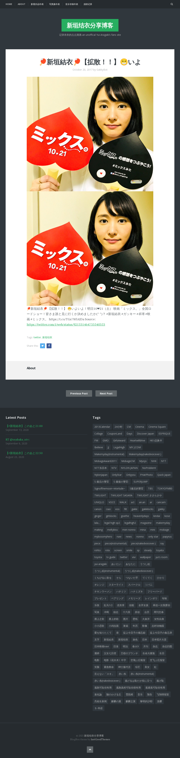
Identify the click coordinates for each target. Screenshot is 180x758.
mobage (164, 529)
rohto (97, 550)
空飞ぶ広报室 (157, 660)
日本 (144, 639)
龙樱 (159, 701)
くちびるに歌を (103, 577)
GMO (106, 440)
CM (129, 426)
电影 (96, 660)
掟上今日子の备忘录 (161, 632)
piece (97, 543)
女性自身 (159, 619)
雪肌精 (129, 694)
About (21, 4)
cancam (161, 502)
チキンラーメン (103, 591)
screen (118, 550)
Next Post (106, 393)
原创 (137, 612)
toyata (160, 550)
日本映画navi (101, 646)
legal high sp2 (112, 522)
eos (117, 509)
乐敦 (96, 605)
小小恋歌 (99, 625)
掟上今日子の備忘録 (134, 632)
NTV (113, 468)
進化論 (98, 694)
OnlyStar (117, 474)
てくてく (147, 577)
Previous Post (79, 393)
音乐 (140, 694)
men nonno (129, 529)
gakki (134, 509)
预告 (149, 694)
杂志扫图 (167, 646)
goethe (125, 516)
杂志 (155, 646)
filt (125, 509)
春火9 (135, 646)
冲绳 (106, 612)
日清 (115, 646)
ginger (97, 516)
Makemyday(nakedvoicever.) (145, 454)
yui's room (162, 557)
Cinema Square (157, 426)
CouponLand (114, 433)
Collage (98, 433)
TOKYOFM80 (164, 488)
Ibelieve (98, 447)
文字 (96, 639)
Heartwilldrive (137, 440)
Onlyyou (131, 474)
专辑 (164, 598)
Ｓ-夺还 (98, 708)
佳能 (131, 605)
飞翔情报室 (163, 694)
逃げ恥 (160, 680)
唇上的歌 (114, 619)
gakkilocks (147, 509)
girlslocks (111, 516)
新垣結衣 (109, 639)
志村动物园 (158, 625)
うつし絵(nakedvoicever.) (139, 571)
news (129, 536)
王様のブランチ (129, 653)
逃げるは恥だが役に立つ (138, 680)
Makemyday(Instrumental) (109, 454)
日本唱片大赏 (159, 639)
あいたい (116, 564)
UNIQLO (99, 502)
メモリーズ (134, 598)
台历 (146, 612)
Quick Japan (164, 474)
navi (119, 536)
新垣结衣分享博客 (90, 25)
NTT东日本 (100, 468)
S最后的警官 (136, 488)
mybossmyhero (103, 536)
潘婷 (96, 653)
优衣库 (120, 605)
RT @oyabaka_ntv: (18, 439)
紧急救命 (109, 667)
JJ (108, 447)
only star (153, 536)
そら (118, 577)
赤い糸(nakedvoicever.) (107, 680)
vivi (134, 557)
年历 (135, 625)
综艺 (137, 667)
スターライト (116, 584)
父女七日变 (110, 653)
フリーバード (154, 591)
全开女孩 (143, 605)
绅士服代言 (124, 667)
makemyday (163, 522)
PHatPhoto (146, 474)
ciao (108, 509)
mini (152, 529)
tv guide (111, 557)
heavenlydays (141, 516)
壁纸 (135, 619)
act (132, 502)
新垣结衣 (47, 337)
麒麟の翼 (116, 701)
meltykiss (112, 529)
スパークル (134, 584)
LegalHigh (119, 447)
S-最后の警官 (101, 481)
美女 (147, 667)
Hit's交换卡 (156, 440)
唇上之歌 (99, 619)
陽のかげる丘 (113, 694)
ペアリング (117, 598)
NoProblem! (149, 468)
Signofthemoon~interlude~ (109, 488)
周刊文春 (159, 612)
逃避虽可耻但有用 (155, 687)
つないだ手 (132, 577)
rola (107, 550)
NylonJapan (100, 474)
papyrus (167, 536)
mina (143, 529)
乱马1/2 (108, 605)
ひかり (160, 577)
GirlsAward (119, 440)
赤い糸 (122, 673)
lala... (97, 522)
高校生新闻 (100, 701)
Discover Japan (145, 433)
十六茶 (126, 612)
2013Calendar (102, 426)
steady (148, 550)
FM (96, 440)
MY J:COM (135, 447)
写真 (96, 612)
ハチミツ (121, 591)
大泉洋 (146, 619)
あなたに (131, 564)
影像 (144, 625)
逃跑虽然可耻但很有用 (128, 687)
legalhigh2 (130, 522)
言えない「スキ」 (104, 673)
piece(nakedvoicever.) (143, 543)
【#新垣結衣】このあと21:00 (24, 426)
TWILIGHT (100, 495)
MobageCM (128, 461)
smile (129, 550)
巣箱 (125, 625)
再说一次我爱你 (161, 605)
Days (129, 433)
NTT (163, 461)
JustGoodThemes (100, 739)
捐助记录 (88, 4)
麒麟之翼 (131, 701)
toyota (98, 557)
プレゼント (100, 598)
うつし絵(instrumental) (107, 571)
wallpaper (145, 557)
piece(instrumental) (116, 543)
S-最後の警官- (121, 481)
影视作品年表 (37, 4)
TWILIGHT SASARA (121, 495)
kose (167, 516)
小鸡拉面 (114, 625)
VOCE (112, 502)
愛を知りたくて (103, 632)
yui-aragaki (100, 564)
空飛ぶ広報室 (138, 660)
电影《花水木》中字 (115, 660)
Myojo (143, 461)
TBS (150, 488)
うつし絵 (145, 564)
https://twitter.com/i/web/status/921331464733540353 (66, 324)
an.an (142, 502)
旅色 (135, 639)
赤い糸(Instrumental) (142, 673)
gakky (161, 509)
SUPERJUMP (141, 481)
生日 (161, 653)
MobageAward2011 (105, 461)
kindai (156, 516)
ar (151, 502)
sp (138, 550)
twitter (37, 337)
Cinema (139, 426)
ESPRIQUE (164, 433)
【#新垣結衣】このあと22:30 (24, 453)
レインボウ (151, 598)
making (98, 529)
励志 (115, 612)
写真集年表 (54, 4)
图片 (125, 619)
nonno (140, 536)
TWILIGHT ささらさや (149, 495)
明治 (125, 646)
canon (97, 509)
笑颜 (96, 667)
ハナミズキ (137, 591)
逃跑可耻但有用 (103, 687)
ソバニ (148, 584)
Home (9, 4)
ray (162, 543)
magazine (146, 522)
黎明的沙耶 (146, 701)
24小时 (118, 426)
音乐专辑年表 (71, 4)
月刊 (145, 646)
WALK (123, 502)
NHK (153, 461)
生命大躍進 (149, 653)
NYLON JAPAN (129, 468)
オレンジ (99, 584)
